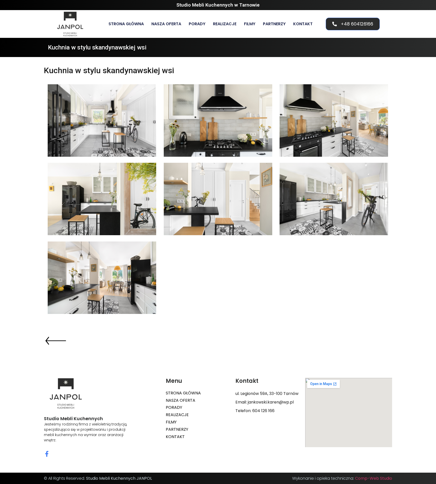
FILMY (249, 24)
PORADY (197, 24)
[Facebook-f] (47, 454)
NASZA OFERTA (166, 24)
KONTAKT (303, 24)
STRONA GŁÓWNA (126, 24)
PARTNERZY (274, 24)
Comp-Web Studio (373, 478)
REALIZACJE (224, 24)
